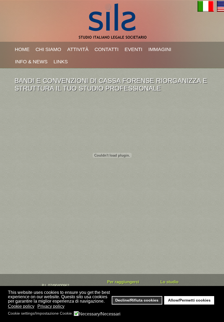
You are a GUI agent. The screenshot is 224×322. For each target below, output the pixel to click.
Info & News (31, 61)
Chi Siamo (48, 49)
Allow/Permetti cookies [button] (189, 300)
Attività (78, 49)
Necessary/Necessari (99, 314)
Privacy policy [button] (50, 306)
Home (22, 49)
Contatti (107, 49)
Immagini (159, 49)
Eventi (133, 49)
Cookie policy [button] (21, 306)
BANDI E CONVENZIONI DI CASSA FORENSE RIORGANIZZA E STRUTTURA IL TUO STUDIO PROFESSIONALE (110, 84)
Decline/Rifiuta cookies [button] (136, 300)
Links (61, 61)
